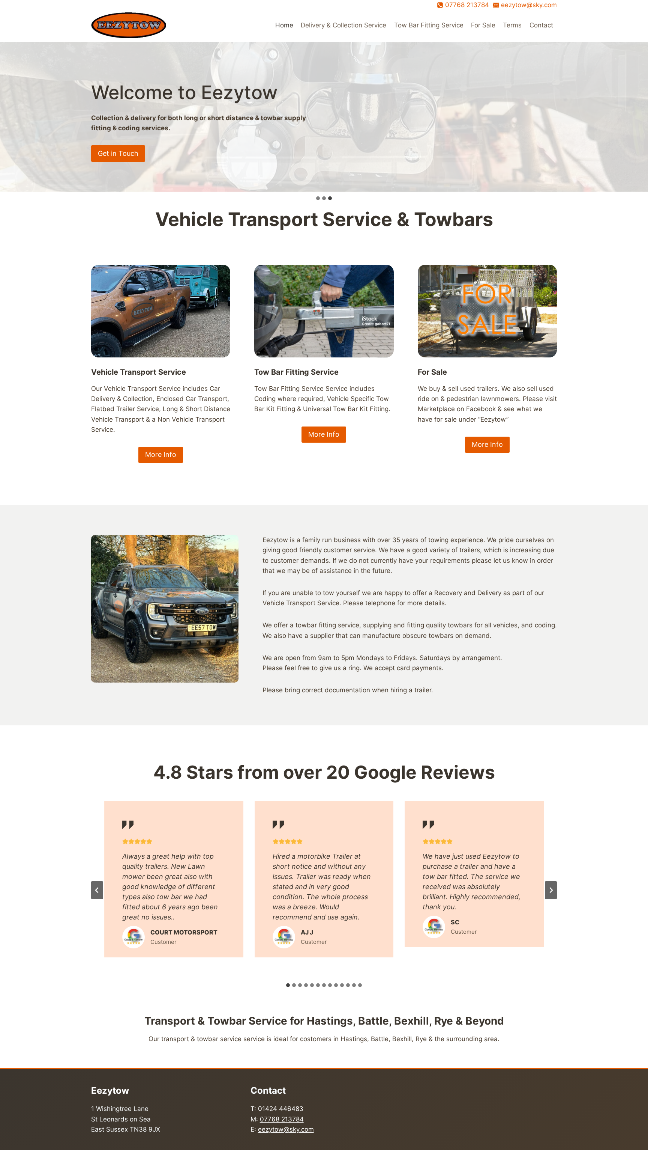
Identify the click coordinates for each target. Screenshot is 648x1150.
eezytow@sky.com (286, 1129)
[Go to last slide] (97, 890)
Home (284, 25)
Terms (512, 25)
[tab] (288, 985)
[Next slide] (551, 890)
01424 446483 (280, 1108)
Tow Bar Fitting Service (429, 25)
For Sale (483, 25)
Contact (541, 25)
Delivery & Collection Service (343, 25)
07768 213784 (282, 1119)
